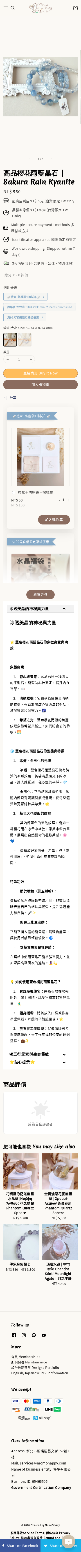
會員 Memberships (25, 1356)
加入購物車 (41, 384)
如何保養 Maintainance (29, 1362)
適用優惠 (10, 287)
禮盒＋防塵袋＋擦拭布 (35, 492)
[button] (6, 8)
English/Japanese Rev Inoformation (39, 1373)
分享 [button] (13, 397)
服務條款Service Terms (27, 1533)
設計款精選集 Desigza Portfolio (35, 1367)
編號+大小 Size (28, 328)
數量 (6, 352)
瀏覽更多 (40, 594)
